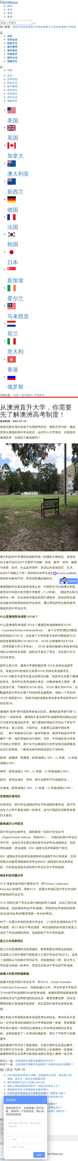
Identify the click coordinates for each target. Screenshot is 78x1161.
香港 (12, 369)
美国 (12, 120)
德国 (12, 209)
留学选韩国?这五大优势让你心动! (26, 1082)
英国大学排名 (35, 26)
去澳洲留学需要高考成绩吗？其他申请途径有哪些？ (44, 1064)
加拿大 (15, 155)
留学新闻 (26, 395)
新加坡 (15, 280)
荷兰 (12, 333)
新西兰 (15, 191)
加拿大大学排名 (52, 26)
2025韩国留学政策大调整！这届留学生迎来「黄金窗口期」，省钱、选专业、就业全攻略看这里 (42, 1076)
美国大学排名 (20, 26)
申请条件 (39, 395)
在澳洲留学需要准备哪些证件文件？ (35, 1060)
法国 (12, 227)
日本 (12, 262)
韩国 (12, 244)
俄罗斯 (15, 386)
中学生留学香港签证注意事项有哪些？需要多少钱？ (36, 1093)
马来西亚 (18, 316)
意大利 (15, 351)
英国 (12, 137)
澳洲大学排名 (68, 26)
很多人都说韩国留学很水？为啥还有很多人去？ (34, 1086)
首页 (16, 395)
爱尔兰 (15, 298)
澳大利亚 (18, 173)
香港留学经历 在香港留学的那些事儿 (28, 1089)
